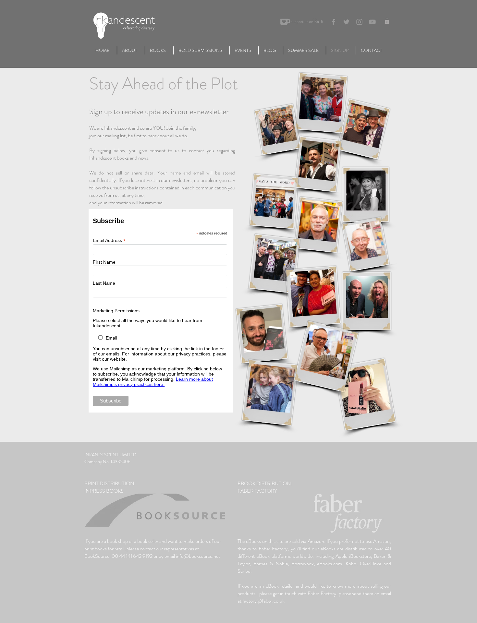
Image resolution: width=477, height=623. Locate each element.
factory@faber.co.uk (263, 601)
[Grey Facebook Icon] (333, 22)
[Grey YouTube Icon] (372, 22)
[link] (387, 21)
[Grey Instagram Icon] (359, 22)
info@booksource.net (198, 556)
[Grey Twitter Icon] (346, 22)
